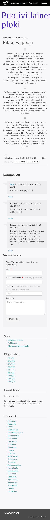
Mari (12, 184)
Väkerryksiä (12, 485)
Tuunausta (12, 477)
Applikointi (12, 424)
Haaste (10, 427)
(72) (11, 376)
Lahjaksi (11, 450)
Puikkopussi (13, 343)
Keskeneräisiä (13, 436)
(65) (11, 364)
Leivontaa (11, 453)
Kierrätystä (12, 441)
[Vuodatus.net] (12, 513)
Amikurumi (12, 421)
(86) (11, 379)
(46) (11, 370)
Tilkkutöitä (12, 474)
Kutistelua (12, 444)
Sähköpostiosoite (25, 278)
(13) (11, 381)
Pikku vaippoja (18, 42)
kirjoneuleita (12, 491)
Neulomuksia (33, 162)
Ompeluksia (12, 459)
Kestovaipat (20, 162)
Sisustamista (13, 471)
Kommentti (10, 298)
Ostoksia (11, 462)
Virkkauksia (12, 483)
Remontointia (13, 468)
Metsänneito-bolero (15, 340)
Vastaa (10, 196)
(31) (11, 361)
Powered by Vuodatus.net (37, 517)
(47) (11, 373)
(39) (11, 367)
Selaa (25, 3)
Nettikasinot (14, 3)
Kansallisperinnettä (15, 433)
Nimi (8, 269)
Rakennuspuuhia (14, 465)
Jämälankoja (13, 430)
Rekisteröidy (33, 3)
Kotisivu (23, 288)
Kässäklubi (12, 447)
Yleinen (11, 488)
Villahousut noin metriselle (18, 346)
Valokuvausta (13, 480)
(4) (11, 358)
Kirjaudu (44, 3)
